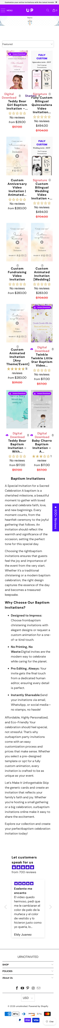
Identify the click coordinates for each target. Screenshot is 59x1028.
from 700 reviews (24, 872)
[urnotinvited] (29, 10)
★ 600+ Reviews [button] (56, 517)
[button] (17, 113)
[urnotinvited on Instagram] (33, 988)
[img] (30, 867)
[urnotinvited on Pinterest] (28, 988)
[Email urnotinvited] (38, 988)
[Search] (48, 10)
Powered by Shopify (38, 1006)
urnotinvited (22, 1006)
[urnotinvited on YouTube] (22, 988)
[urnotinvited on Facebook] (17, 988)
